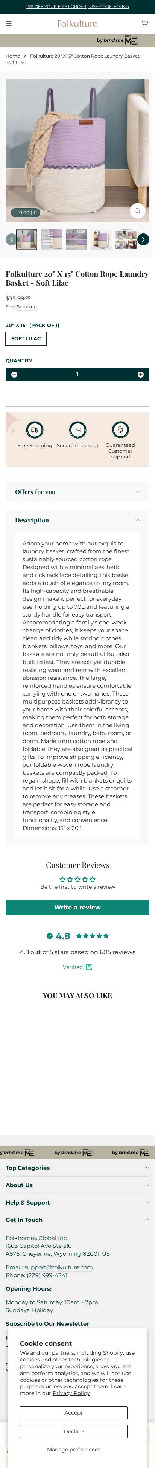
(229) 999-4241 (47, 1275)
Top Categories (28, 1167)
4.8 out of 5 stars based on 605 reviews (77, 952)
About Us (19, 1185)
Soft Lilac (26, 338)
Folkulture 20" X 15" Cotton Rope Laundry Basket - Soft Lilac (40, 1101)
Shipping (27, 306)
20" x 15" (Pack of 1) (32, 325)
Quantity (19, 361)
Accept (73, 1413)
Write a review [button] (77, 907)
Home (13, 56)
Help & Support (28, 1202)
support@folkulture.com (58, 1267)
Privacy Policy (71, 1393)
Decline (74, 1431)
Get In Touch (24, 1219)
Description (32, 520)
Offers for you (35, 491)
